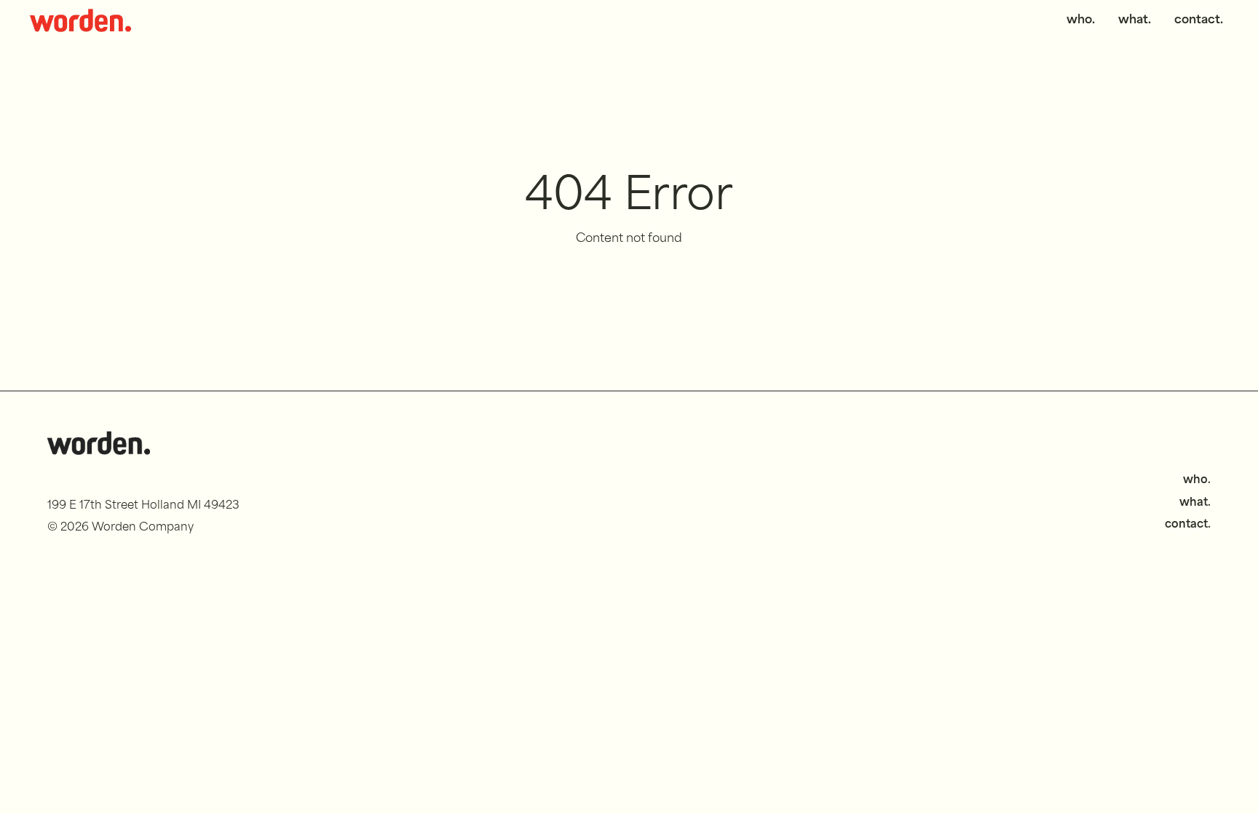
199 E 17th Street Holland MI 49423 (143, 506)
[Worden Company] (80, 20)
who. (1081, 20)
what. (1134, 20)
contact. (1198, 20)
